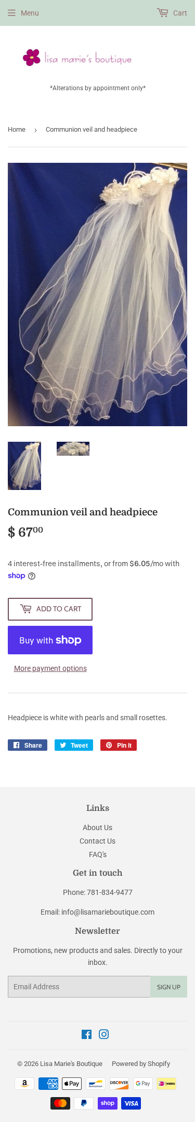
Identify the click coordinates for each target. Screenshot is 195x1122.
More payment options (50, 668)
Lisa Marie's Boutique (71, 1064)
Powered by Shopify (141, 1064)
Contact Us (97, 841)
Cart (179, 13)
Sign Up (168, 987)
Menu (30, 13)
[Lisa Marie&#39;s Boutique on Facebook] (86, 1036)
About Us (97, 827)
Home (16, 129)
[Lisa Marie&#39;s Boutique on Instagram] (104, 1036)
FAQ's (98, 854)
